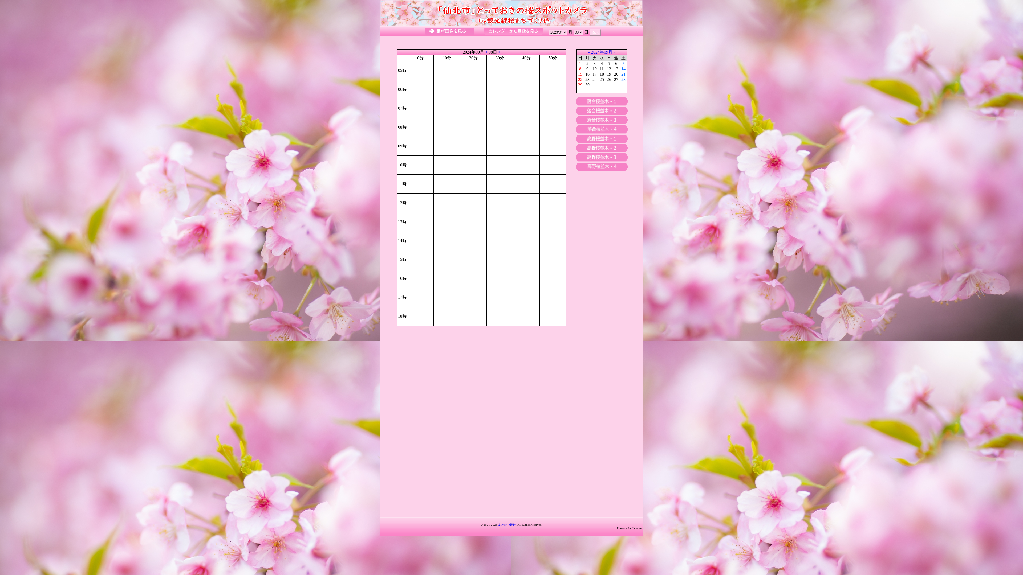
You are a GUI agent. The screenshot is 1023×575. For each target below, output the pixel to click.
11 (602, 69)
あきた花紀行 (507, 524)
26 (609, 79)
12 (609, 69)
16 (587, 74)
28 (623, 79)
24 (594, 79)
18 (602, 74)
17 (594, 74)
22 (580, 79)
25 (602, 79)
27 (616, 79)
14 (623, 69)
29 (580, 85)
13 (616, 69)
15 (580, 74)
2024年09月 (601, 52)
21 (623, 74)
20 (616, 74)
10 (594, 69)
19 (609, 74)
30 (587, 85)
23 (587, 79)
